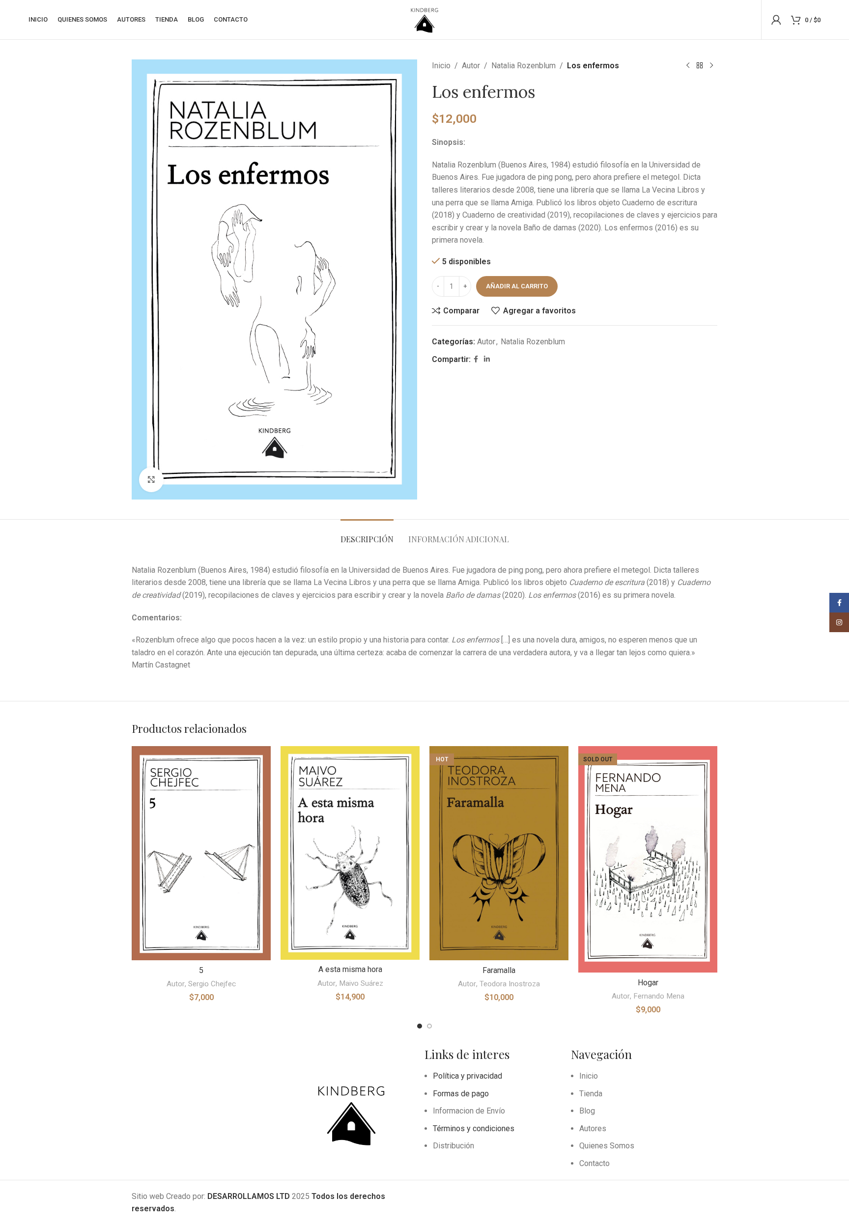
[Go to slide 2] (429, 1026)
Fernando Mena (658, 996)
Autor (471, 65)
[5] (201, 853)
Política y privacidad (467, 1076)
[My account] (776, 19)
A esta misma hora (350, 969)
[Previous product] (688, 66)
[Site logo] (424, 19)
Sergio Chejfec (212, 983)
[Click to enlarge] (151, 479)
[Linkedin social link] (487, 359)
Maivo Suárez (361, 983)
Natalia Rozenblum (523, 65)
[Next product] (711, 66)
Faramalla (498, 970)
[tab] (367, 534)
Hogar (648, 982)
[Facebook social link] (476, 359)
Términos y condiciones (473, 1128)
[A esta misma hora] (350, 853)
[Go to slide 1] (419, 1026)
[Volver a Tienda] (700, 66)
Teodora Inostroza (510, 983)
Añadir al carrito (517, 286)
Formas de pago (461, 1093)
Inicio (441, 65)
